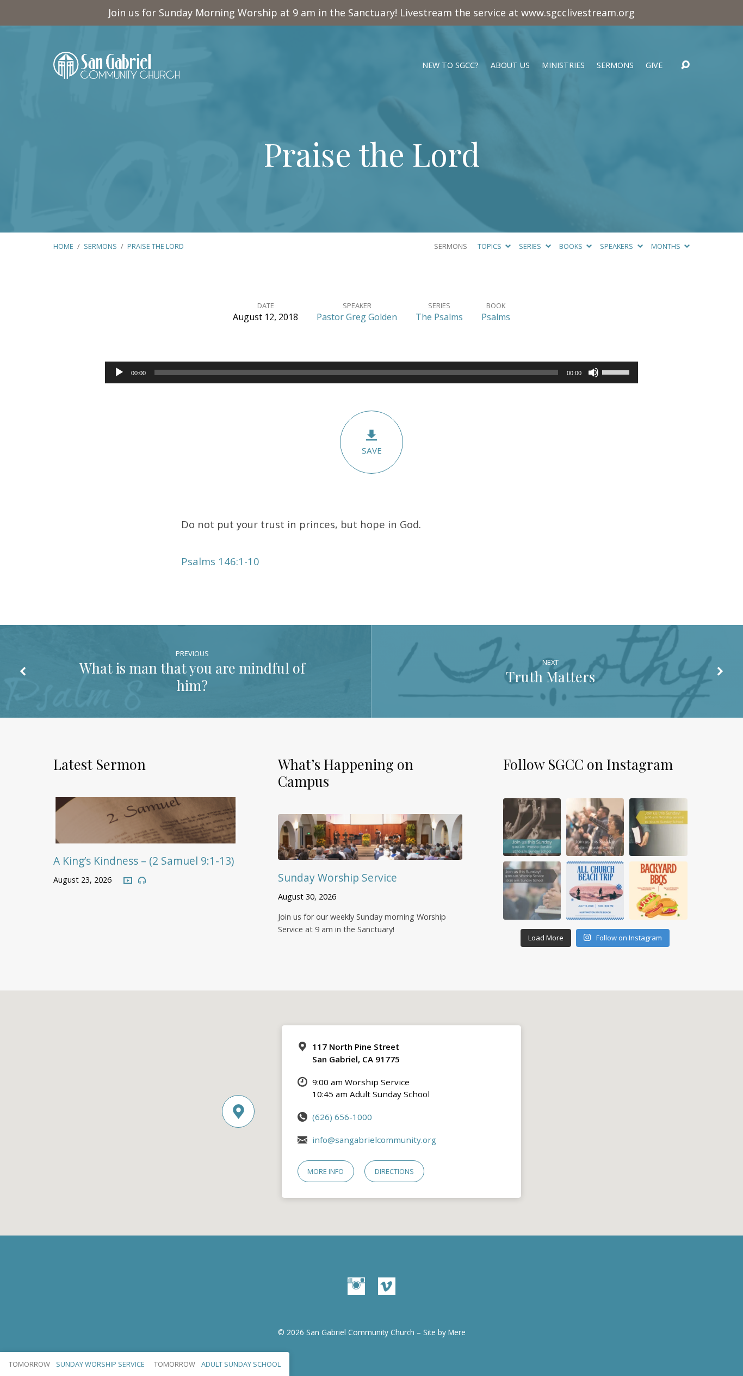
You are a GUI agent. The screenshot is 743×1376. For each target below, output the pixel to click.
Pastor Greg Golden (357, 317)
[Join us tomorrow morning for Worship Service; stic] (532, 827)
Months (666, 246)
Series (531, 246)
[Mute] (593, 372)
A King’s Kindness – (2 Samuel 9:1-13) (143, 860)
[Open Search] (685, 65)
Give (654, 65)
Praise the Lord (155, 246)
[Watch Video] (127, 881)
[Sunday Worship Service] (370, 852)
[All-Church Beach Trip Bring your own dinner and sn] (595, 890)
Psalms (495, 317)
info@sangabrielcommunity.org (374, 1139)
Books (571, 246)
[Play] (119, 372)
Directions (394, 1171)
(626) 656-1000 (342, 1116)
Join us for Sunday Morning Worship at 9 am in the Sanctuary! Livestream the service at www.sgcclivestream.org (371, 12)
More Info (325, 1171)
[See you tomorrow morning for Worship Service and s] (658, 827)
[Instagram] (356, 1286)
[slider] (617, 371)
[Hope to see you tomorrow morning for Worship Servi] (595, 827)
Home (63, 246)
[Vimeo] (386, 1286)
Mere (457, 1332)
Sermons (615, 65)
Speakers (617, 246)
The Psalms (439, 317)
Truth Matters (550, 676)
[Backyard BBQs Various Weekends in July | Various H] (658, 890)
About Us (510, 65)
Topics (490, 246)
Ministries (563, 65)
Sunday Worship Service (337, 877)
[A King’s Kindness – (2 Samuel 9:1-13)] (145, 835)
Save (372, 450)
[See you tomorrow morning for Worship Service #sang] (532, 890)
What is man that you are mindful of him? (192, 676)
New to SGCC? (450, 65)
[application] (371, 372)
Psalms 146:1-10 (220, 561)
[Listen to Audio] (142, 880)
